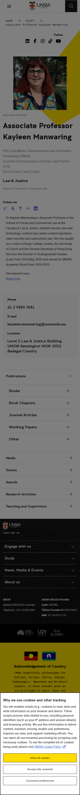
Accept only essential (40, 769)
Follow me (10, 202)
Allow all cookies (40, 757)
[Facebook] (35, 41)
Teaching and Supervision (26, 506)
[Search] (71, 6)
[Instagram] (42, 41)
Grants (11, 470)
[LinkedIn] (28, 41)
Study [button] (9, 558)
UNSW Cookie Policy (50, 747)
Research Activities (21, 494)
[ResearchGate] (6, 208)
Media (10, 458)
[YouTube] (58, 41)
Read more (13, 279)
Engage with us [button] (17, 546)
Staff (30, 20)
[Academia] (12, 208)
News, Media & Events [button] (23, 570)
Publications (16, 376)
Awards (11, 482)
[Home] (40, 6)
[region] (40, 743)
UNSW (9, 20)
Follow (58, 35)
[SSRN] (28, 208)
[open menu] (9, 6)
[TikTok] (50, 41)
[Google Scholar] (20, 208)
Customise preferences (40, 780)
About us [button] (12, 582)
